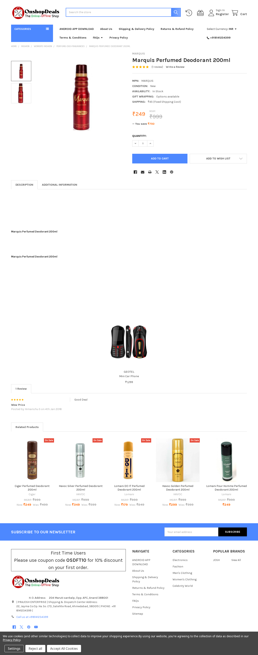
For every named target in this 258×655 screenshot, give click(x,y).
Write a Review (175, 67)
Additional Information (59, 184)
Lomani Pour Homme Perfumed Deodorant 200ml (226, 487)
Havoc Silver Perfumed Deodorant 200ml (81, 487)
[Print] (150, 172)
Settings (14, 648)
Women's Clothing (185, 579)
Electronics (180, 560)
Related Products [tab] (27, 427)
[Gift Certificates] (201, 13)
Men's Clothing (182, 573)
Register (222, 14)
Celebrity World (183, 586)
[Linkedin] (164, 172)
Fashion (178, 566)
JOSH (216, 560)
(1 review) (157, 67)
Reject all (35, 648)
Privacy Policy (118, 37)
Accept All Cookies (64, 648)
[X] (157, 172)
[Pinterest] (172, 172)
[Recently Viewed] (189, 13)
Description (24, 184)
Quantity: (139, 136)
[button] (218, 158)
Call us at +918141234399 (32, 617)
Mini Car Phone (129, 376)
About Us (106, 29)
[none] (81, 96)
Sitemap (137, 613)
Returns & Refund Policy (177, 29)
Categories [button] (22, 29)
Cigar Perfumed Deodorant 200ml (32, 487)
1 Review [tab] (21, 388)
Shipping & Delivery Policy (136, 29)
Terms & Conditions (72, 37)
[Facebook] (135, 172)
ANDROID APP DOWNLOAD (76, 29)
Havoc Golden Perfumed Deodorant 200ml (177, 487)
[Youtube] (36, 627)
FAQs (96, 37)
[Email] (142, 172)
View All (236, 560)
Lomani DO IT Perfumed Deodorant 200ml (129, 487)
